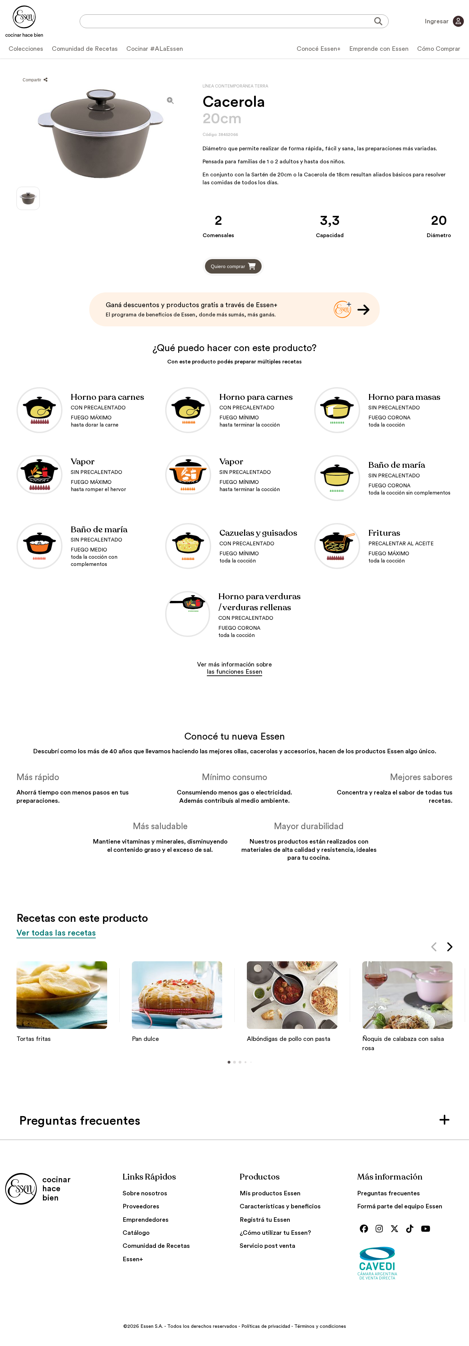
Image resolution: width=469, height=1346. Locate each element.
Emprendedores (146, 1220)
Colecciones (26, 49)
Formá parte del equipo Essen (399, 1206)
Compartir (32, 80)
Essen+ (133, 1259)
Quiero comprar (228, 266)
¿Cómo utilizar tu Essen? (275, 1233)
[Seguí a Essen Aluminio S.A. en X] (396, 1229)
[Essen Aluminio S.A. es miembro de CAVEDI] (410, 1263)
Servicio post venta (267, 1246)
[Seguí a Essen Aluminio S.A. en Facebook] (365, 1229)
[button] (434, 948)
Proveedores (141, 1206)
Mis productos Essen (270, 1193)
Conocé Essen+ (319, 49)
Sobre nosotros (145, 1193)
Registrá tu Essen (265, 1220)
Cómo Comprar (438, 49)
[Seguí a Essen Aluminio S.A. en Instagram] (381, 1229)
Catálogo (136, 1233)
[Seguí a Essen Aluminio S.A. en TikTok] (411, 1229)
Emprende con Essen (379, 49)
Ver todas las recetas (56, 933)
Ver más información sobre (234, 668)
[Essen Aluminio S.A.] (24, 21)
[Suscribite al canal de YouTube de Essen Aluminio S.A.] (427, 1229)
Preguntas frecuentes (388, 1193)
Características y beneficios (280, 1206)
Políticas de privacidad (265, 1326)
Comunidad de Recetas (85, 49)
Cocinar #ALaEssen (154, 49)
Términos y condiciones (320, 1326)
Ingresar (437, 21)
